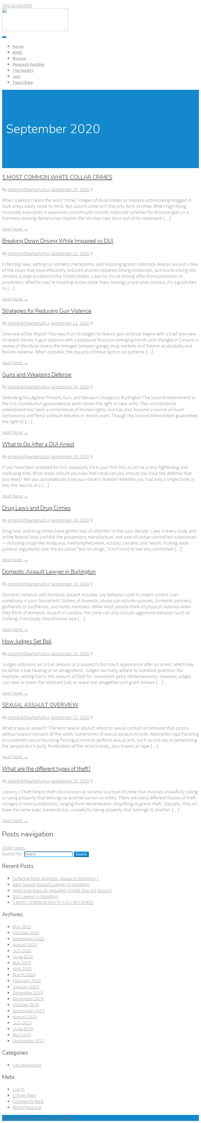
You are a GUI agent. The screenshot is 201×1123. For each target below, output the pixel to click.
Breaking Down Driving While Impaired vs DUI (57, 241)
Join (16, 76)
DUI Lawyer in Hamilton (35, 896)
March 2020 (24, 975)
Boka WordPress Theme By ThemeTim (39, 1118)
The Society (23, 70)
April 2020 (22, 969)
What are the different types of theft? (46, 768)
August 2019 (25, 1017)
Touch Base (23, 82)
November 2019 (28, 999)
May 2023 (22, 927)
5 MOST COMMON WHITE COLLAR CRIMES (57, 177)
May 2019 (22, 1035)
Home (18, 46)
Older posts (13, 848)
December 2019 (28, 993)
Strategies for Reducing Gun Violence (46, 311)
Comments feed (28, 1101)
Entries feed (24, 1095)
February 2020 (27, 981)
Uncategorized (27, 1065)
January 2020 (26, 987)
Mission (19, 58)
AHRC (18, 52)
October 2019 (26, 1005)
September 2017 (28, 1041)
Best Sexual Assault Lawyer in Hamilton (51, 884)
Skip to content (17, 5)
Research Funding (28, 64)
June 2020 (23, 957)
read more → (15, 229)
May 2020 (22, 963)
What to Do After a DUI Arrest (38, 444)
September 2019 (28, 1011)
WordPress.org (27, 1107)
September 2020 (28, 939)
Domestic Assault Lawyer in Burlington (49, 571)
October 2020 (26, 933)
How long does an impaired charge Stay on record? (62, 890)
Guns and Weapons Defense (36, 374)
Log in (18, 1089)
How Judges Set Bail (27, 641)
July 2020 (22, 951)
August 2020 (25, 945)
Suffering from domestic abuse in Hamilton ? (56, 878)
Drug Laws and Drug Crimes (36, 508)
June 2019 (23, 1029)
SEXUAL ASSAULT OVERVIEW (40, 705)
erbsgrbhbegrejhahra (28, 189)
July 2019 (22, 1023)
